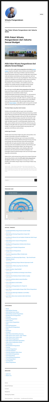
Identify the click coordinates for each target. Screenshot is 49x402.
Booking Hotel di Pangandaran (13, 315)
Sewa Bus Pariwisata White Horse (14, 352)
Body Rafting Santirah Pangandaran (14, 313)
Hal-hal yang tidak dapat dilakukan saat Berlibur (17, 292)
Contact (7, 388)
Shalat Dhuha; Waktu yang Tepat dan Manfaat (17, 265)
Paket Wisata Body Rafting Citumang (14, 333)
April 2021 (8, 373)
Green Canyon (12, 102)
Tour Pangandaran (10, 355)
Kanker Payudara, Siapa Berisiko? (14, 269)
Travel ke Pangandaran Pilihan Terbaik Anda (16, 254)
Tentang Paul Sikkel (9, 394)
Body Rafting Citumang (11, 310)
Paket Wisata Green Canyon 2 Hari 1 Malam (16, 335)
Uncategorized (9, 360)
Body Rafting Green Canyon (12, 312)
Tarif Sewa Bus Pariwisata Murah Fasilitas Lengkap (18, 275)
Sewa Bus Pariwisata (11, 350)
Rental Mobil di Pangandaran (13, 345)
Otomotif (8, 332)
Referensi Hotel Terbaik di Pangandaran (15, 247)
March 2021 (9, 375)
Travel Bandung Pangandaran (13, 357)
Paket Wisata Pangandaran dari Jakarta (15, 340)
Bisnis (7, 308)
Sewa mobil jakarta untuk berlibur (14, 282)
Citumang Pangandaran (11, 318)
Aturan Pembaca (9, 385)
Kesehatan (8, 330)
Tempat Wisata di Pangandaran (13, 250)
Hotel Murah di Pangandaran (13, 327)
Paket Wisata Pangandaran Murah (15, 167)
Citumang (8, 317)
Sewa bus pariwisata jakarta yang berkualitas (16, 279)
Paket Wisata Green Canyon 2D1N (14, 337)
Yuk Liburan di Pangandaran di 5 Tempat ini (16, 286)
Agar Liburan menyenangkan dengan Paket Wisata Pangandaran (21, 289)
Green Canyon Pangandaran (12, 322)
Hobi (7, 323)
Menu (41, 14)
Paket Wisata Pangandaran (16, 166)
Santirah (8, 347)
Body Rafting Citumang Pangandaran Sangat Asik (18, 234)
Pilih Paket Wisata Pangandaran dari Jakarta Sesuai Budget (18, 39)
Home (6, 382)
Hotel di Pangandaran (11, 325)
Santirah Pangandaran (11, 349)
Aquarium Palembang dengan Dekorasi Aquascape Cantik (19, 262)
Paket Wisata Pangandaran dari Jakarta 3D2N (17, 170)
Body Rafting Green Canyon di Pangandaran (16, 240)
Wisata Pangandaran (14, 20)
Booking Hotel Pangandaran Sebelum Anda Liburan (18, 244)
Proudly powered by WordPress (27, 398)
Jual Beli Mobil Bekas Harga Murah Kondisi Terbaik (18, 230)
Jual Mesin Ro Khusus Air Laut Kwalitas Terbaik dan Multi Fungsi (21, 237)
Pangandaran (9, 344)
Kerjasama (7, 391)
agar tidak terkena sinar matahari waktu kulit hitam (18, 296)
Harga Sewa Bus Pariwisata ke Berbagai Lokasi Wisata (18, 272)
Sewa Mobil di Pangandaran (12, 354)
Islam (7, 328)
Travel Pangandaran (11, 359)
